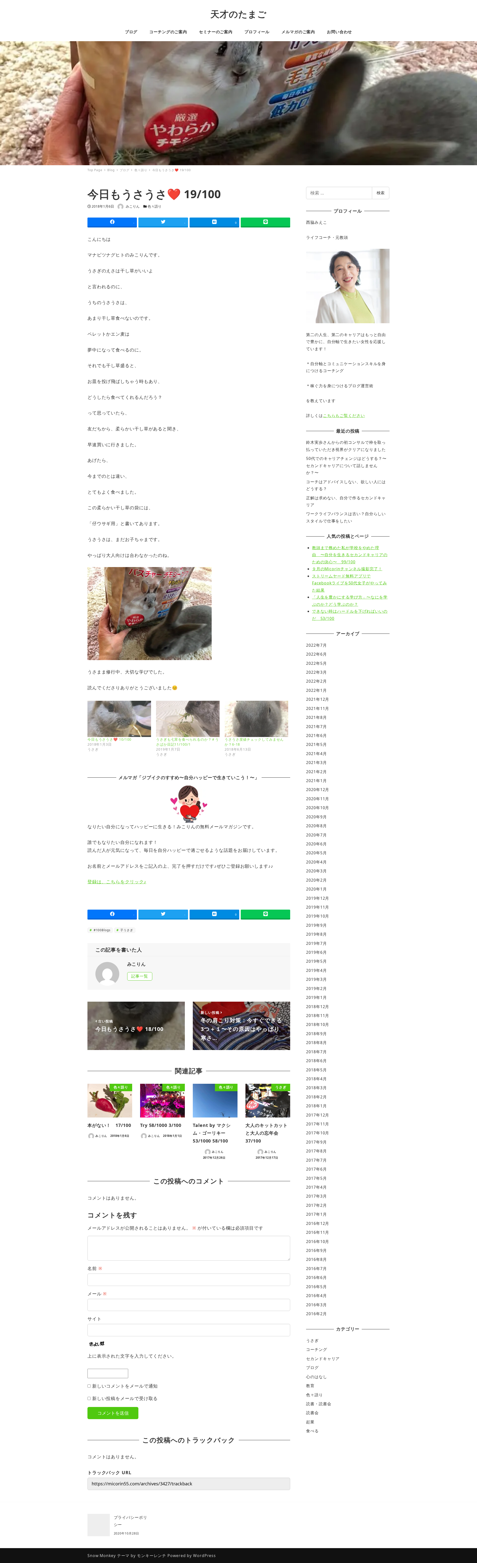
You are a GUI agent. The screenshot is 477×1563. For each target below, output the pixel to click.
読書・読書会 (318, 1403)
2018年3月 (316, 1087)
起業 (310, 1422)
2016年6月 (316, 1277)
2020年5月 (316, 853)
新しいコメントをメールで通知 (125, 1386)
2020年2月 (316, 880)
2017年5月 (316, 1178)
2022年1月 (316, 690)
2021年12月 (317, 699)
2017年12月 (317, 1115)
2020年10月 (317, 807)
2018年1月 (316, 1106)
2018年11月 (317, 1015)
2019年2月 (316, 988)
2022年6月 (316, 654)
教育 (310, 1385)
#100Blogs (102, 930)
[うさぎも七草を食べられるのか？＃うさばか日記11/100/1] (188, 719)
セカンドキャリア (323, 1358)
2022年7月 (316, 645)
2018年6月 (316, 1060)
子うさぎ (126, 930)
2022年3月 (316, 672)
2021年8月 (316, 717)
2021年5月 (316, 744)
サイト (94, 1319)
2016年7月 (316, 1268)
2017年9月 (316, 1142)
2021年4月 (316, 753)
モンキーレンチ (151, 1555)
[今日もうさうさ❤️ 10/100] (119, 719)
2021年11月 (317, 708)
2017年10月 (317, 1133)
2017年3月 (316, 1196)
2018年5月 (316, 1070)
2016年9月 (316, 1250)
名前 (94, 1268)
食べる (312, 1431)
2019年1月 (316, 997)
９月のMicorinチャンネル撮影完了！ (347, 569)
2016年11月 (317, 1232)
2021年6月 (316, 735)
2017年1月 (316, 1214)
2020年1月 (316, 889)
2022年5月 (316, 663)
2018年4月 (316, 1079)
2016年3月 (316, 1305)
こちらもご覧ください (344, 415)
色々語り (154, 206)
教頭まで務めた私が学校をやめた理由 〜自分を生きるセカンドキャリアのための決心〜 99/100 (350, 555)
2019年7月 (316, 943)
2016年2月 (316, 1313)
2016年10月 (317, 1241)
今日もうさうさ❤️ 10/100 (109, 739)
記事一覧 (139, 976)
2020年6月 (316, 844)
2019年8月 (316, 934)
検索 (381, 192)
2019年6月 (316, 952)
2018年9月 (316, 1033)
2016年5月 (316, 1286)
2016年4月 (316, 1295)
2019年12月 (317, 898)
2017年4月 (316, 1187)
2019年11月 (317, 907)
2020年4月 (316, 862)
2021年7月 (316, 726)
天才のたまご (238, 14)
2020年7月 (316, 835)
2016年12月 (317, 1223)
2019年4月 (316, 970)
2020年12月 (317, 789)
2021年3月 (316, 762)
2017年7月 (316, 1160)
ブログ (312, 1367)
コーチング (316, 1349)
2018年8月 (316, 1042)
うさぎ (312, 1340)
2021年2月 (316, 771)
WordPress (204, 1555)
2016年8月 (316, 1259)
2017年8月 (316, 1151)
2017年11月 (317, 1124)
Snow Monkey (101, 1555)
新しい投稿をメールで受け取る (125, 1398)
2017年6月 (316, 1169)
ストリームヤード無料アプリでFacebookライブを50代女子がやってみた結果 (349, 583)
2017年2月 (316, 1205)
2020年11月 (317, 798)
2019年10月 (317, 916)
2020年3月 (316, 871)
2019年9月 (316, 925)
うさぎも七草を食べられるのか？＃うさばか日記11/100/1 (187, 742)
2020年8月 (316, 826)
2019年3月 (316, 979)
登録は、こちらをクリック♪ (116, 882)
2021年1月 (316, 780)
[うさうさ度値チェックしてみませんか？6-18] (256, 719)
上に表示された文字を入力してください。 (132, 1356)
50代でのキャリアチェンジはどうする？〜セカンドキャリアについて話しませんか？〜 (346, 465)
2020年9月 (316, 817)
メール (97, 1294)
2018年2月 (316, 1097)
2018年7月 (316, 1051)
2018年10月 (317, 1024)
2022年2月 (316, 681)
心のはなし (316, 1376)
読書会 (312, 1412)
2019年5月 (316, 961)
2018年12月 (317, 1006)
